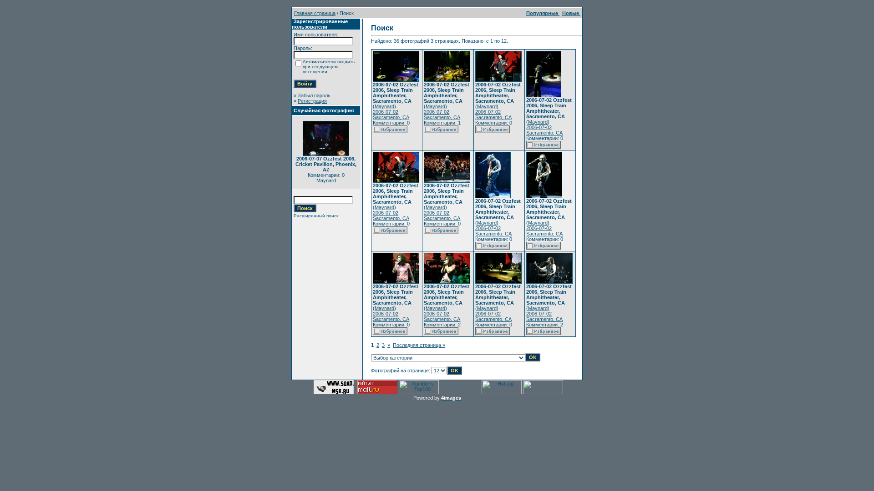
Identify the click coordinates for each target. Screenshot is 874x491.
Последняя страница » (419, 345)
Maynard (384, 106)
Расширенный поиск (316, 215)
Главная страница (314, 13)
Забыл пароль (314, 95)
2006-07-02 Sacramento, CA (391, 114)
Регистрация (312, 101)
